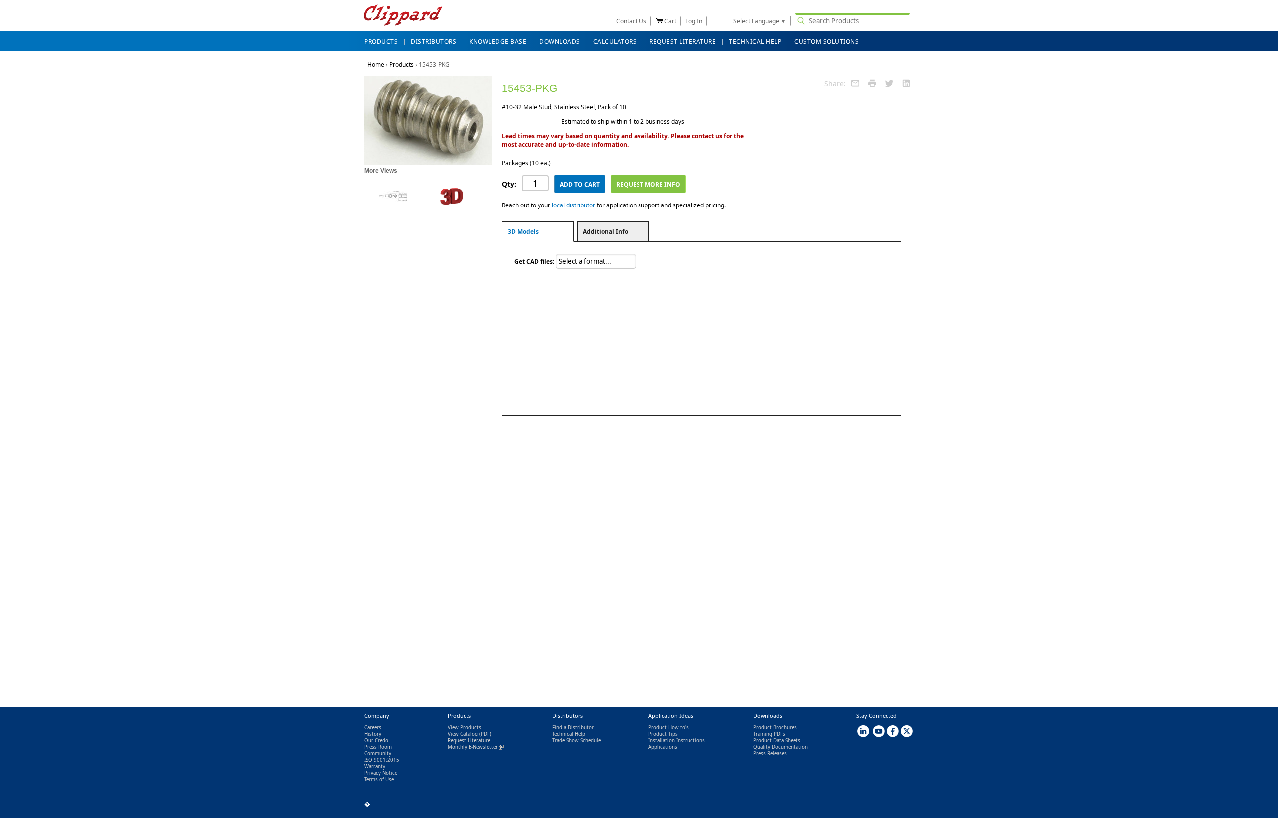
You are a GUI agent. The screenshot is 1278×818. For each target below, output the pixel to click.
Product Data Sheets (776, 740)
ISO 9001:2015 (381, 760)
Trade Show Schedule (576, 740)
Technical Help (568, 734)
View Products (464, 727)
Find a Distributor (573, 727)
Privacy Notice (380, 773)
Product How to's (668, 727)
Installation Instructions (676, 740)
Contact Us (631, 21)
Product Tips (663, 734)
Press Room (378, 747)
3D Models (523, 231)
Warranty (374, 766)
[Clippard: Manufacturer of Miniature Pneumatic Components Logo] (403, 16)
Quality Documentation (780, 747)
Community (377, 753)
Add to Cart (580, 184)
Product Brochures (775, 727)
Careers (372, 727)
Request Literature (469, 740)
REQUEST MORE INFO (648, 184)
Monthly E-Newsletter (476, 747)
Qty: (509, 184)
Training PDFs (769, 734)
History (372, 734)
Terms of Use (379, 779)
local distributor (573, 205)
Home (375, 64)
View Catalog (463, 734)
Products (401, 64)
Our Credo (376, 740)
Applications (662, 747)
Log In (693, 21)
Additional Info (605, 231)
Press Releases (770, 753)
